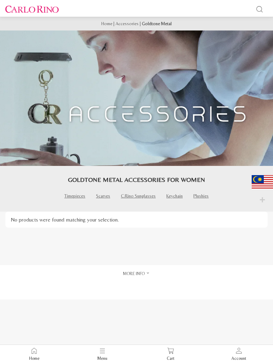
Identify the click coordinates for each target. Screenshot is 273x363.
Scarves (103, 196)
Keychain (174, 196)
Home (106, 23)
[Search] (259, 9)
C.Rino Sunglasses (138, 196)
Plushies (201, 196)
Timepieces (74, 196)
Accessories (127, 23)
